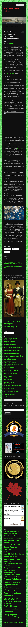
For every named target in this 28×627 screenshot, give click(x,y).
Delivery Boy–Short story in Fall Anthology (13, 347)
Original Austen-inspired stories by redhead (13, 364)
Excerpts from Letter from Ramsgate (12, 352)
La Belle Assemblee (8, 561)
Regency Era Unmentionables (10, 373)
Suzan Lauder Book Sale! (9, 382)
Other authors (10, 265)
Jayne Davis (7, 508)
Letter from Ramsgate (8, 361)
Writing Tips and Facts (9, 396)
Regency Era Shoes (8, 371)
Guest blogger (7, 358)
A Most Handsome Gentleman (10, 338)
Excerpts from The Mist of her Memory (12, 355)
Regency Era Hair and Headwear (11, 370)
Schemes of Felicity (8, 379)
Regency (7, 581)
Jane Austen (9, 559)
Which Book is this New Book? (10, 326)
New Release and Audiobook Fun (11, 328)
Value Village (19, 614)
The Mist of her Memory (9, 388)
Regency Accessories (15, 582)
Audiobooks (6, 343)
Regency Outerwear (8, 376)
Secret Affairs (7, 380)
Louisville (7, 566)
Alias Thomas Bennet (8, 340)
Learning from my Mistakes (10, 359)
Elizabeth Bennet (14, 554)
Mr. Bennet (6, 570)
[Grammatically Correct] (22, 520)
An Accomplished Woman (9, 341)
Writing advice (18, 617)
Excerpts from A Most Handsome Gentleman (13, 349)
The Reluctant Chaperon (9, 390)
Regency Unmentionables (10, 590)
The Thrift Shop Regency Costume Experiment (11, 609)
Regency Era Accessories (9, 367)
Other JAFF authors (17, 265)
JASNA (17, 559)
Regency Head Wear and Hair (11, 589)
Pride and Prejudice (11, 579)
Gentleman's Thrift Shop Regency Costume (13, 356)
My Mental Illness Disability (10, 362)
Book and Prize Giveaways (10, 344)
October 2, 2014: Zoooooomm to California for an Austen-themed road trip (11, 36)
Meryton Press (13, 566)
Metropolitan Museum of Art (12, 568)
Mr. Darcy (12, 570)
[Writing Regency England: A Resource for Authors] (22, 509)
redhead (11, 266)
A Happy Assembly (11, 533)
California (10, 263)
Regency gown (8, 587)
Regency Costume (11, 584)
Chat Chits (15, 263)
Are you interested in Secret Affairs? (12, 321)
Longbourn (19, 563)
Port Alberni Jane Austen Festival (12, 577)
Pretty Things (7, 365)
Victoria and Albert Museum (9, 617)
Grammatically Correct (9, 517)
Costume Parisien (17, 552)
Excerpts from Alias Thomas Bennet (12, 350)
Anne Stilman (7, 518)
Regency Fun (7, 374)
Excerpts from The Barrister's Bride (11, 353)
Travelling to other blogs (9, 394)
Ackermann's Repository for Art (11, 531)
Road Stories (10, 262)
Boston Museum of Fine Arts (16, 544)
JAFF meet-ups (12, 556)
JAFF (18, 263)
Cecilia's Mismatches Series (10, 346)
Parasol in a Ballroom (12, 574)
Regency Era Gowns (8, 368)
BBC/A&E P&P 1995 (7, 544)
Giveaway (22, 554)
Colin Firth (11, 552)
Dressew (6, 554)
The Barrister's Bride (8, 383)
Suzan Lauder (16, 266)
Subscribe (7, 413)
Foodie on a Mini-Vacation (9, 324)
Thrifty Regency (10, 614)
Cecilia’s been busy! (8, 323)
